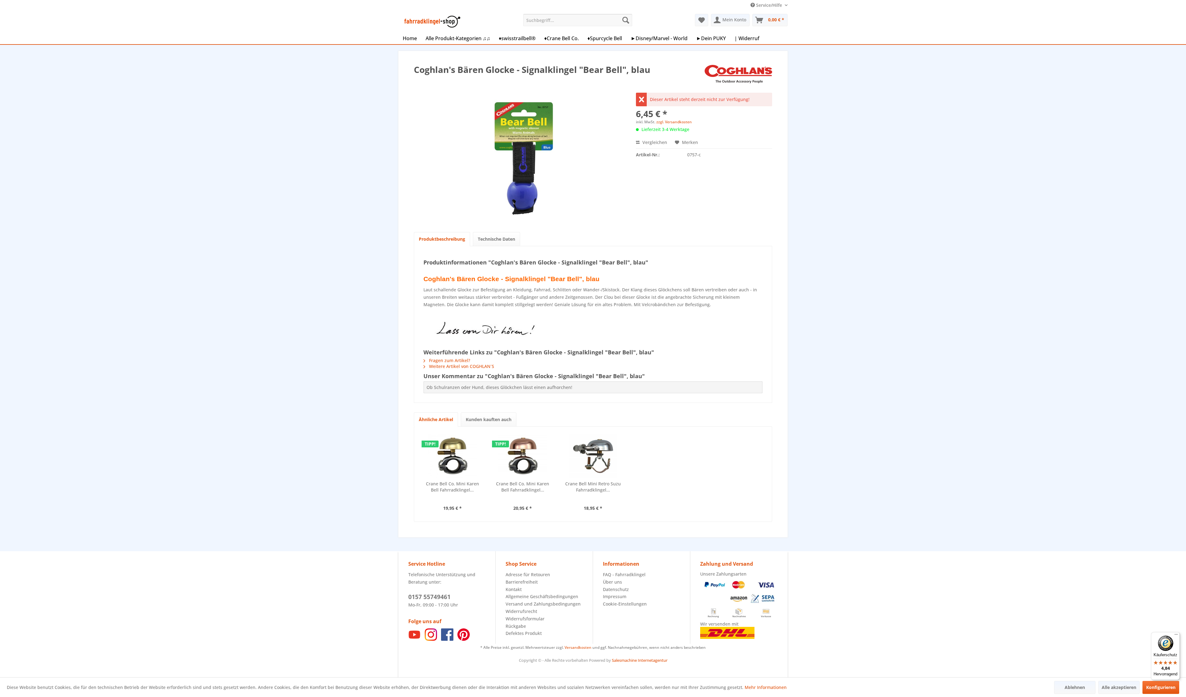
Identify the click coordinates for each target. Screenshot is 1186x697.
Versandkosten (578, 647)
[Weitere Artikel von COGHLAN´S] (738, 76)
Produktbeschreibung (442, 239)
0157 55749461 (429, 597)
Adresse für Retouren (528, 574)
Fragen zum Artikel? (449, 360)
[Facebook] (447, 639)
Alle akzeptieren (1119, 687)
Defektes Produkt (524, 633)
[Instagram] (431, 639)
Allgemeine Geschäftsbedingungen (542, 596)
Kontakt (514, 589)
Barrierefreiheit (522, 582)
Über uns (612, 582)
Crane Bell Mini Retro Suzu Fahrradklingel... (593, 487)
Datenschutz (616, 589)
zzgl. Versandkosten (674, 122)
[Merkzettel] (701, 20)
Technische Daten (496, 239)
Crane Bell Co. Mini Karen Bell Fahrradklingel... (452, 487)
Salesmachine (624, 660)
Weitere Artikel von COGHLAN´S (461, 366)
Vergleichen (654, 142)
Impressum (614, 596)
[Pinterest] (463, 639)
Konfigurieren (1160, 687)
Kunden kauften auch (488, 419)
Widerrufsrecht (521, 611)
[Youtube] (414, 639)
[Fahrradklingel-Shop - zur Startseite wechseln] (431, 21)
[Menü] (1176, 636)
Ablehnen (1075, 687)
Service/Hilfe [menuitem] (769, 5)
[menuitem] (577, 20)
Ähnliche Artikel (436, 419)
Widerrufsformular (525, 619)
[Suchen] (625, 20)
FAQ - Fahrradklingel (624, 574)
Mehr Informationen (766, 687)
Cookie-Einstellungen (625, 604)
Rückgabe (516, 626)
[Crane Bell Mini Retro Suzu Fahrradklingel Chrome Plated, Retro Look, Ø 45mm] (593, 456)
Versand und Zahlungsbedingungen (543, 604)
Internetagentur (652, 660)
